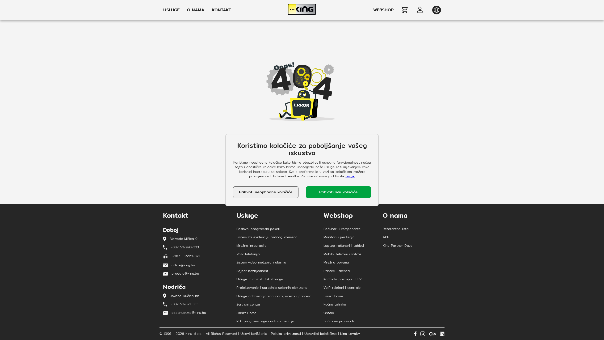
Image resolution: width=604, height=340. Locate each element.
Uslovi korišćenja (253, 334)
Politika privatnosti (286, 334)
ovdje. (350, 176)
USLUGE (171, 10)
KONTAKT (221, 10)
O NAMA (195, 10)
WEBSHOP (383, 10)
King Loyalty (350, 334)
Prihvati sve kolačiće (338, 192)
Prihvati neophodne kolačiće (266, 192)
